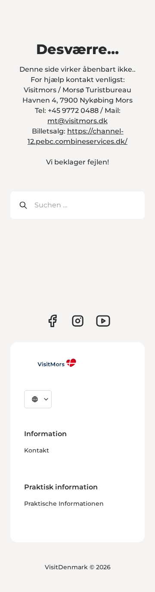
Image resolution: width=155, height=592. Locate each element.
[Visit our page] (52, 320)
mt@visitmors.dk (77, 121)
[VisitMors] (50, 363)
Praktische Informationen (64, 503)
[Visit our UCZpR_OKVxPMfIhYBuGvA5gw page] (103, 320)
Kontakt (36, 450)
